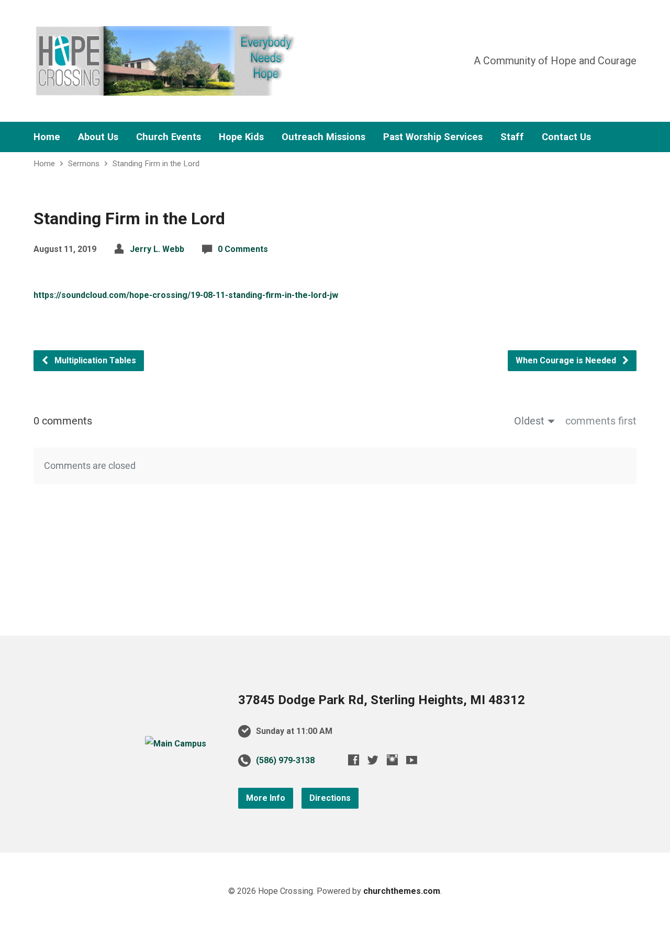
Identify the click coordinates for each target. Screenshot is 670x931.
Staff (512, 137)
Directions (330, 798)
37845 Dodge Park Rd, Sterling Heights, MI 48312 (381, 700)
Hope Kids (241, 137)
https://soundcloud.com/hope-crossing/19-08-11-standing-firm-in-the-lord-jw (186, 295)
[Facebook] (353, 759)
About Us (98, 137)
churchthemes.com (401, 891)
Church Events (168, 137)
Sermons (83, 163)
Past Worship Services (433, 137)
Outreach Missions (323, 137)
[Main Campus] (175, 744)
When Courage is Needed (567, 360)
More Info (265, 798)
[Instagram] (392, 759)
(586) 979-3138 (285, 760)
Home (47, 137)
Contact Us (566, 137)
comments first (600, 421)
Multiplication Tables (94, 360)
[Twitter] (372, 759)
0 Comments (243, 249)
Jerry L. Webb (157, 249)
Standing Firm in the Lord (156, 163)
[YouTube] (411, 759)
